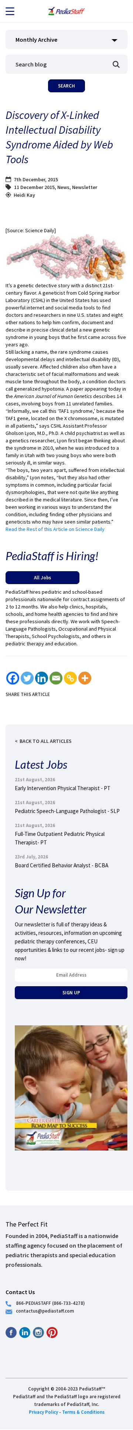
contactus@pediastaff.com (45, 1311)
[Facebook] (12, 678)
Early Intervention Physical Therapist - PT (62, 788)
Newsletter (84, 187)
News (63, 187)
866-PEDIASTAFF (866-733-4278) (50, 1303)
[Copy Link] (70, 678)
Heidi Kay (24, 195)
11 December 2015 (34, 187)
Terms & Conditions (83, 1412)
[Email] (56, 678)
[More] (84, 678)
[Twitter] (27, 678)
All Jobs (42, 577)
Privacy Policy (43, 1412)
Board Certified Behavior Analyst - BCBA (61, 865)
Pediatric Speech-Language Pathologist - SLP (67, 811)
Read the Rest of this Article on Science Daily (55, 529)
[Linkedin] (41, 678)
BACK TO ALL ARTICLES (46, 741)
